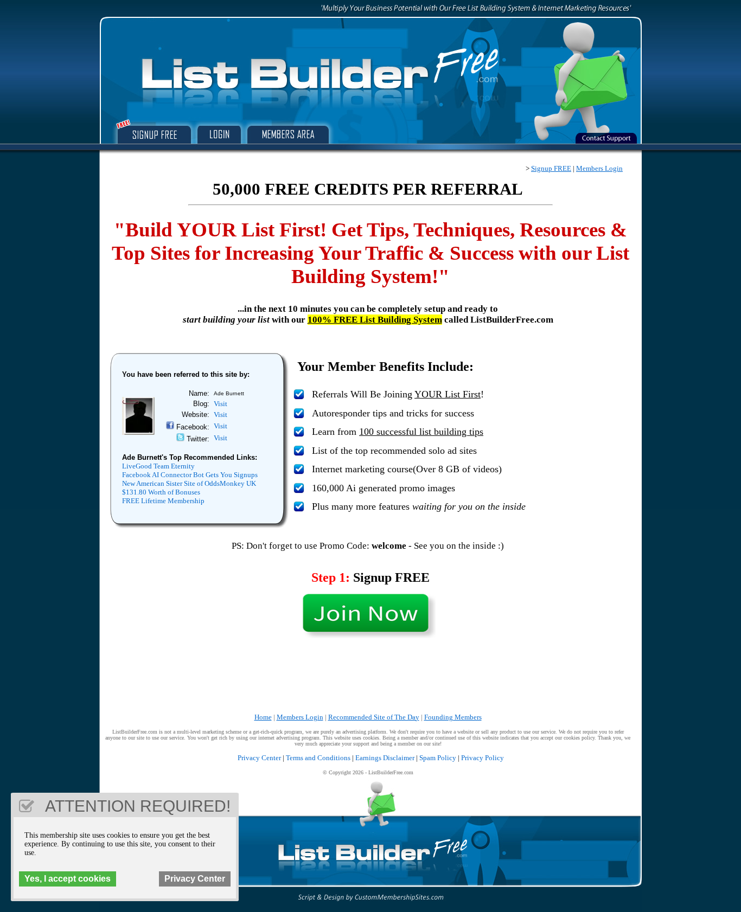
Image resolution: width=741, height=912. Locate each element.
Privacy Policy (482, 758)
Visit (220, 404)
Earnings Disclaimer (384, 758)
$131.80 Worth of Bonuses (161, 492)
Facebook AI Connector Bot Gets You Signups (190, 475)
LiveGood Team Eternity (158, 466)
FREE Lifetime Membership (163, 501)
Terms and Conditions (318, 758)
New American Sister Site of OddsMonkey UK (189, 483)
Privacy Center (259, 758)
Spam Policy (437, 758)
